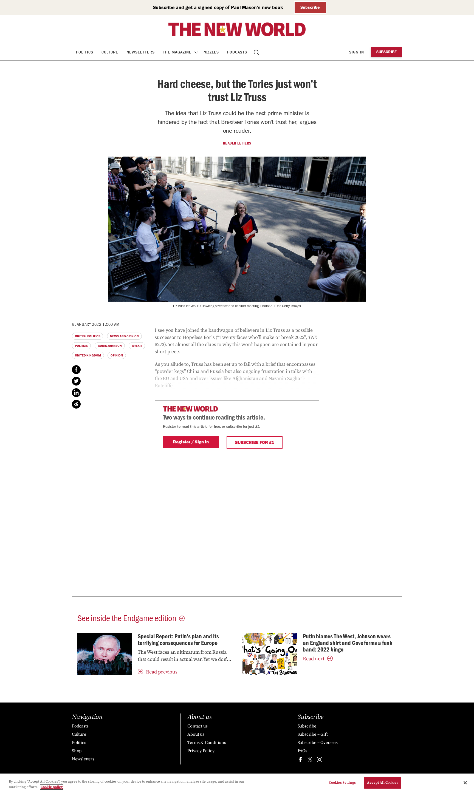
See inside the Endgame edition (126, 617)
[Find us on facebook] (300, 761)
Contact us (197, 726)
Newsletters (140, 52)
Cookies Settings (342, 782)
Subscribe (310, 7)
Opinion (117, 355)
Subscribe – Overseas (318, 742)
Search (257, 52)
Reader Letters (237, 143)
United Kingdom (88, 355)
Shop (76, 751)
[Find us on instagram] (319, 761)
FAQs (302, 751)
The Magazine (177, 52)
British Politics (87, 336)
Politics (84, 52)
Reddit (76, 404)
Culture (109, 52)
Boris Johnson (110, 346)
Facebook (76, 369)
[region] (237, 783)
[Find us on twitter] (310, 761)
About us (195, 734)
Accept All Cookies (382, 782)
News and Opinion (124, 336)
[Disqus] (237, 525)
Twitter (76, 381)
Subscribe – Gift (313, 734)
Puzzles (210, 52)
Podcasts (237, 52)
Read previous (161, 672)
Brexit (137, 346)
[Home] (237, 29)
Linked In (76, 392)
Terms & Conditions (206, 742)
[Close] (465, 783)
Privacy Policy (200, 751)
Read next (314, 659)
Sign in (356, 52)
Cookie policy (52, 787)
